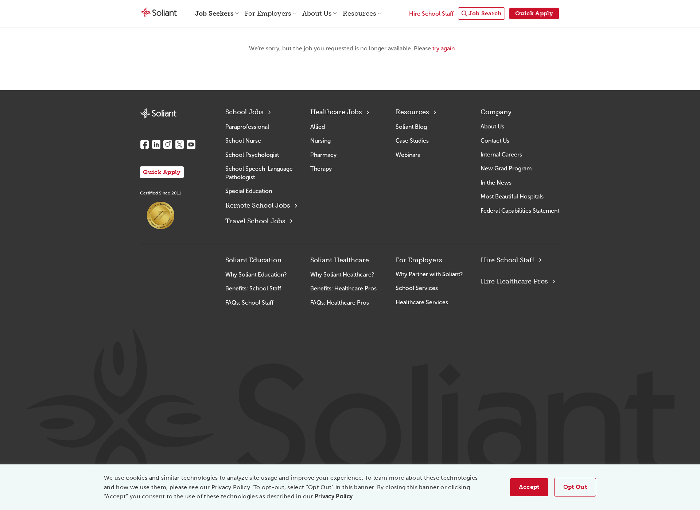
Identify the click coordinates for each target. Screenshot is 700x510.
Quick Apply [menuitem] (534, 13)
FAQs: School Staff (249, 302)
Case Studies (412, 140)
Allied (317, 126)
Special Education (248, 191)
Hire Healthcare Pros (514, 281)
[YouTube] (191, 144)
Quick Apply (162, 172)
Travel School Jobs (255, 221)
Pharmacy (323, 154)
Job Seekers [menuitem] (214, 13)
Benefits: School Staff (253, 288)
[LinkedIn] (156, 144)
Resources (412, 112)
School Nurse (243, 140)
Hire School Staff (507, 260)
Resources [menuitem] (359, 13)
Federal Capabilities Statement (520, 210)
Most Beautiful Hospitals (512, 196)
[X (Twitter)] (179, 144)
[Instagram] (167, 144)
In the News (496, 182)
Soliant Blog (411, 126)
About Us (492, 126)
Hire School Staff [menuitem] (431, 13)
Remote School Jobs (257, 205)
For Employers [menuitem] (268, 13)
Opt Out (575, 486)
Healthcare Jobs (336, 112)
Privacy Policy (334, 496)
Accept (529, 486)
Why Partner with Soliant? (429, 274)
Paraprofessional (247, 126)
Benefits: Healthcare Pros (343, 288)
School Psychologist (252, 154)
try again (443, 48)
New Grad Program (506, 168)
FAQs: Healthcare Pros (339, 302)
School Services (417, 288)
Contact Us (495, 140)
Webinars (408, 154)
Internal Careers (501, 154)
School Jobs (244, 112)
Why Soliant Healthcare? (342, 274)
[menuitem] (481, 13)
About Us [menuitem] (317, 13)
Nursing (320, 140)
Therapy (321, 168)
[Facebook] (144, 144)
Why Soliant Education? (256, 274)
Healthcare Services (422, 302)
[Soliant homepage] (158, 113)
